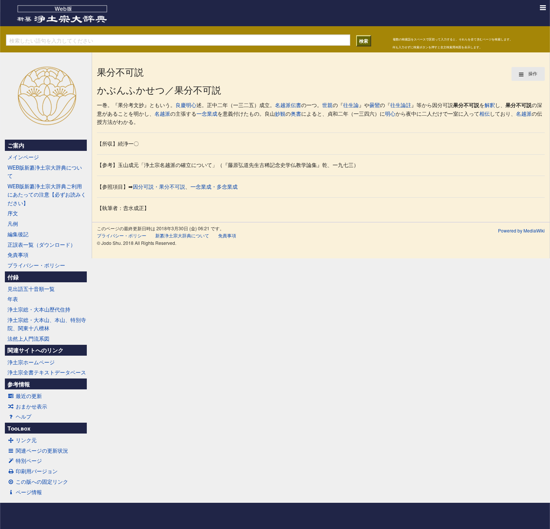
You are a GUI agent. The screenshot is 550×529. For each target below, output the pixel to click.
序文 (12, 213)
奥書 (296, 113)
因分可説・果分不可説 (159, 186)
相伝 (484, 113)
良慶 (180, 105)
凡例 (12, 223)
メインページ (23, 157)
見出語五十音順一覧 (31, 288)
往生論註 (400, 105)
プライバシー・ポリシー (36, 265)
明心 (191, 105)
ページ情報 (29, 492)
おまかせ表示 (31, 406)
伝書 (296, 105)
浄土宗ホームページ (31, 362)
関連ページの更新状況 (42, 450)
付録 (13, 277)
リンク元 (26, 440)
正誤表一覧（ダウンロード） (41, 244)
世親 (327, 105)
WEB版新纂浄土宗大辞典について (44, 171)
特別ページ (29, 460)
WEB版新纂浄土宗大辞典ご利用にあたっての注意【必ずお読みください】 (46, 194)
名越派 (283, 105)
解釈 (490, 105)
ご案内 (15, 145)
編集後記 (17, 234)
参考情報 (18, 384)
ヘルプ (23, 416)
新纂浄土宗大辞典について (182, 235)
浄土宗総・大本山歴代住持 (38, 309)
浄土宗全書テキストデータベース (46, 372)
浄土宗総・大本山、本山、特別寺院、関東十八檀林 (46, 324)
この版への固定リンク (42, 481)
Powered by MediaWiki (521, 230)
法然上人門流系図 (28, 338)
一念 (201, 113)
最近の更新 (29, 395)
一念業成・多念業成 (214, 186)
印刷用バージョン (37, 471)
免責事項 (17, 254)
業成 (212, 113)
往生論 (351, 105)
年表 (12, 298)
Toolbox (18, 428)
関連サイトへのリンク (35, 350)
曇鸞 (374, 105)
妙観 (280, 113)
